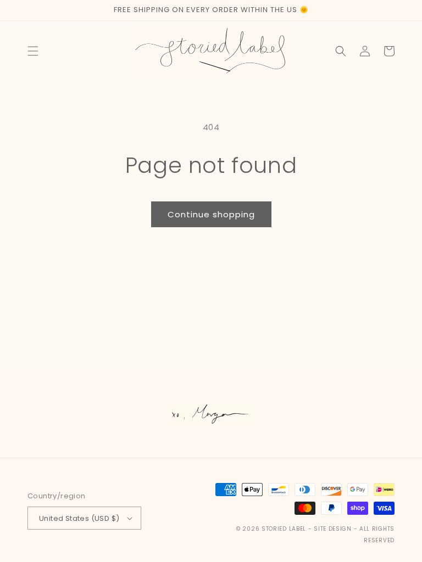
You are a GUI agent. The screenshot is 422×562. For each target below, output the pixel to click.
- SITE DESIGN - (333, 529)
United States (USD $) (79, 518)
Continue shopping (211, 214)
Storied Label (284, 529)
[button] (33, 51)
